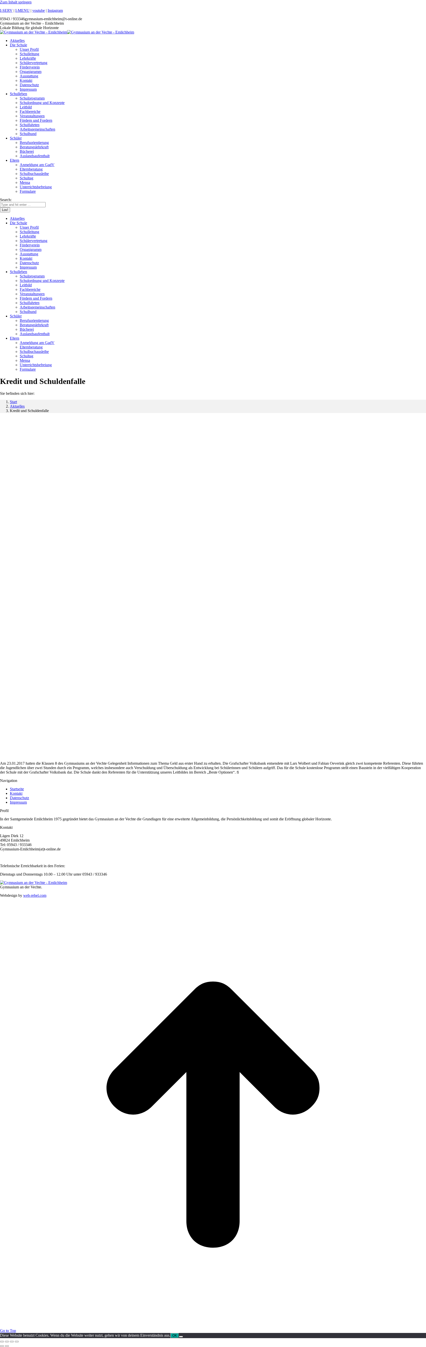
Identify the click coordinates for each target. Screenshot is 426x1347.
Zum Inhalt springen (16, 2)
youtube (38, 10)
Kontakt (16, 793)
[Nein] (181, 1336)
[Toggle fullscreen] (12, 1341)
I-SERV (6, 10)
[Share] (7, 1341)
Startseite (17, 789)
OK (174, 1335)
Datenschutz (19, 798)
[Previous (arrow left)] (2, 1346)
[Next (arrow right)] (7, 1346)
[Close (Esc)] (2, 1341)
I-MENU (22, 10)
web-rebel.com (34, 895)
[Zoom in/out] (17, 1341)
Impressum (18, 802)
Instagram (55, 10)
